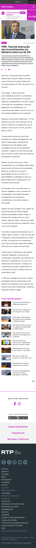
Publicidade (13, 539)
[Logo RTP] (11, 452)
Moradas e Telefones (18, 439)
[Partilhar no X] (5, 69)
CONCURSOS (5, 493)
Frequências (18, 432)
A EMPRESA (5, 515)
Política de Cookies (22, 537)
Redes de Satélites (18, 426)
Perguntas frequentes (10, 496)
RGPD (3, 528)
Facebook (3, 462)
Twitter (9, 462)
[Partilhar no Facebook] (1, 69)
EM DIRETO (5, 488)
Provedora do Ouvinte (9, 507)
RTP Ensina (5, 482)
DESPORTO (5, 472)
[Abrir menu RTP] (18, 2)
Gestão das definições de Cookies (13, 531)
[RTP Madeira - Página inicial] (12, 7)
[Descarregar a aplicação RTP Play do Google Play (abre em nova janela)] (22, 418)
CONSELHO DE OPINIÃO (9, 520)
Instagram (14, 462)
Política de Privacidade (8, 537)
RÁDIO (3, 477)
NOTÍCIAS (4, 469)
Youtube (20, 462)
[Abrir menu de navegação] (34, 7)
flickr (25, 462)
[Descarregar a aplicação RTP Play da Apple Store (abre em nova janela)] (12, 418)
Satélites (4, 512)
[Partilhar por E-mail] (9, 69)
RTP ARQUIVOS (6, 480)
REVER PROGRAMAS (8, 490)
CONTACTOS (5, 501)
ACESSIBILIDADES (7, 509)
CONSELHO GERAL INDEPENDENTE (13, 517)
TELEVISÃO (5, 474)
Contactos (5, 499)
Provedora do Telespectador (12, 504)
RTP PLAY (4, 485)
